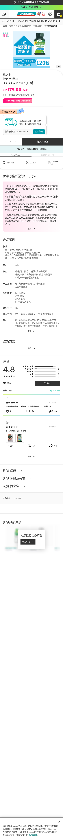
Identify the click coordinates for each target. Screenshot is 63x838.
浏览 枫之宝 (11, 486)
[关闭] (59, 821)
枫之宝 (7, 74)
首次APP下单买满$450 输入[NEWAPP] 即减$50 (39, 21)
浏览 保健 (10, 471)
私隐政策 (33, 835)
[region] (31, 827)
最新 (11, 391)
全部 (5, 391)
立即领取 (39, 131)
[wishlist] (26, 83)
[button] (58, 14)
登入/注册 (26, 542)
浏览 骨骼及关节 (14, 478)
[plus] (16, 141)
